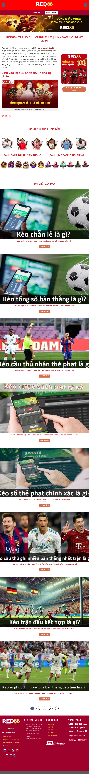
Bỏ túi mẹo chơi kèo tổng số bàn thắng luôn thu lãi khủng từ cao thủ (44, 306)
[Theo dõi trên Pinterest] (17, 750)
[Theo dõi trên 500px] (15, 755)
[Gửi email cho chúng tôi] (9, 750)
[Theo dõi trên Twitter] (5, 750)
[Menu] (3, 5)
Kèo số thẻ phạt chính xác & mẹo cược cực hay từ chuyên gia (44, 499)
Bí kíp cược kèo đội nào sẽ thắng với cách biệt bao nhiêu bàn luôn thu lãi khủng (44, 435)
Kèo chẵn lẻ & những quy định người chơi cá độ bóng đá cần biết (44, 241)
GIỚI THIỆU (7, 737)
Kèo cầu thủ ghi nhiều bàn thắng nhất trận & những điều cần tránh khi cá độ (44, 564)
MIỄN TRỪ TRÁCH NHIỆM (11, 739)
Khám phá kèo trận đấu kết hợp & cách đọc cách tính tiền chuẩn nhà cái (44, 629)
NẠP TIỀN (51, 724)
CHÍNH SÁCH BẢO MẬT (11, 742)
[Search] (85, 5)
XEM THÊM (6, 116)
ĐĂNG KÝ (51, 730)
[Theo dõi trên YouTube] (7, 755)
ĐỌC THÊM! (44, 246)
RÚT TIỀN (51, 727)
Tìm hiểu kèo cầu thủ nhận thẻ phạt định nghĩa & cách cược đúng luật (44, 370)
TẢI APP (50, 733)
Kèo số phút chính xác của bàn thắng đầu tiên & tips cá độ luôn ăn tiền (44, 693)
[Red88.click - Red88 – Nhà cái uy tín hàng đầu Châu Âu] (44, 5)
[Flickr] (11, 755)
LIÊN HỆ (6, 745)
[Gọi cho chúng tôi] (13, 750)
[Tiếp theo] (57, 708)
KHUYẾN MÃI (52, 735)
